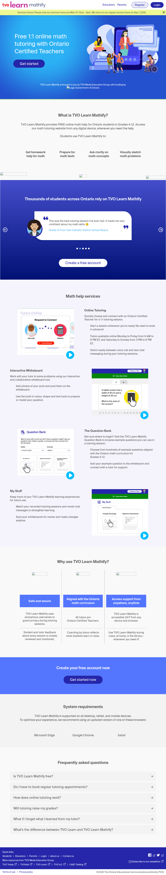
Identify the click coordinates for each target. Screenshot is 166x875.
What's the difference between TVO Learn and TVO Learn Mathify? (63, 830)
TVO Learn (43, 864)
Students (7, 856)
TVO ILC (60, 864)
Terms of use (8, 872)
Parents (121, 4)
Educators (109, 4)
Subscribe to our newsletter (148, 861)
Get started (29, 63)
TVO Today (9, 864)
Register (140, 5)
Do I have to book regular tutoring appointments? (50, 787)
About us (54, 856)
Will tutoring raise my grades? (35, 808)
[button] (5, 229)
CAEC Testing (77, 864)
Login (157, 5)
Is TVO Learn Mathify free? (33, 776)
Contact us (68, 856)
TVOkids (26, 864)
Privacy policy (26, 872)
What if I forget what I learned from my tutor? (46, 819)
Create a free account (83, 263)
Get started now (83, 679)
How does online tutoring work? (37, 797)
